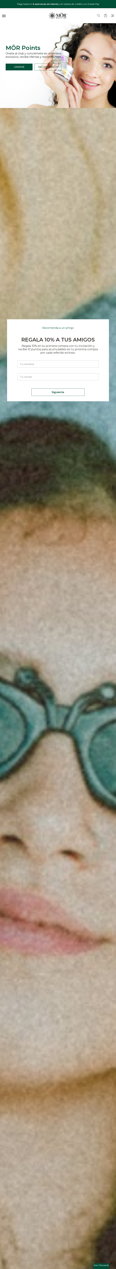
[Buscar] (98, 15)
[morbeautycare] (58, 15)
